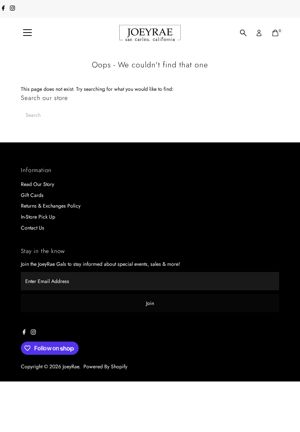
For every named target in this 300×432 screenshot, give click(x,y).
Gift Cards (32, 195)
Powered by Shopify (105, 366)
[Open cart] (275, 33)
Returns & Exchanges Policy (50, 205)
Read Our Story (37, 184)
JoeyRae (71, 366)
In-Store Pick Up (38, 216)
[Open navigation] (27, 33)
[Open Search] (243, 33)
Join (150, 303)
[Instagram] (12, 9)
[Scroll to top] (285, 412)
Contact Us (32, 227)
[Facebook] (3, 9)
